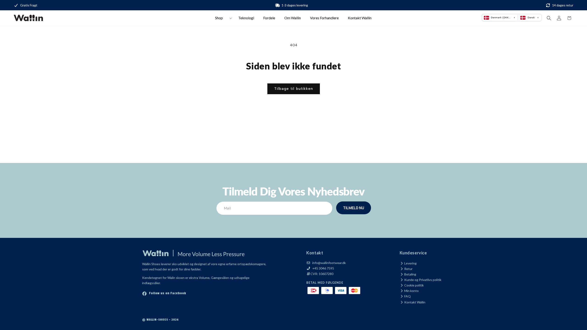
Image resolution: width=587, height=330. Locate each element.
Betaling (410, 274)
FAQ (407, 296)
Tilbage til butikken (293, 88)
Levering (410, 263)
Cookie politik (414, 285)
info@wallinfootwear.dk (329, 263)
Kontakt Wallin (414, 302)
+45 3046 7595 (323, 268)
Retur (408, 269)
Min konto (411, 291)
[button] (222, 18)
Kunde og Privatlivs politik (422, 280)
